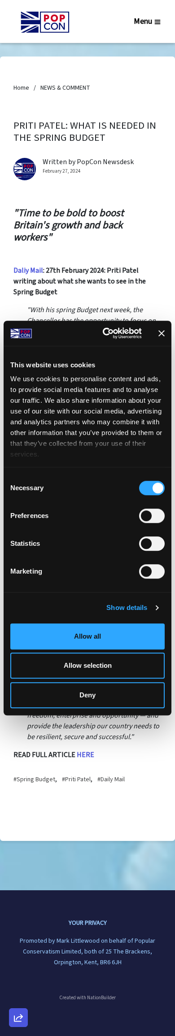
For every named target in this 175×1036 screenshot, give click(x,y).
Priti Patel (78, 779)
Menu (143, 21)
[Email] (18, 919)
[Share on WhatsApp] (18, 996)
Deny (87, 695)
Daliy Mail (28, 270)
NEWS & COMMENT (65, 87)
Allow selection (88, 665)
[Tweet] (18, 945)
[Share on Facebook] (18, 970)
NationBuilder (101, 997)
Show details (126, 607)
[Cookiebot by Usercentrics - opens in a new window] (106, 333)
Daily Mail (113, 779)
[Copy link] (18, 893)
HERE (85, 755)
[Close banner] (161, 333)
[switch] (152, 516)
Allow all (87, 636)
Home (21, 87)
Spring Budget (36, 779)
